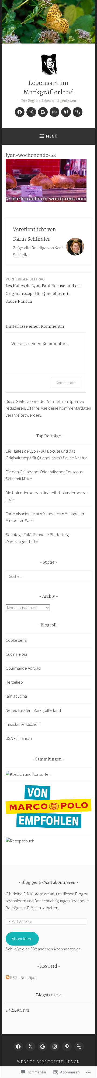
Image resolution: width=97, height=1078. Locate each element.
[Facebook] (19, 112)
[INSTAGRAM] (54, 1046)
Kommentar (66, 382)
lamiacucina (16, 696)
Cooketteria (16, 640)
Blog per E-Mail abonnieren (48, 882)
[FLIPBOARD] (79, 1046)
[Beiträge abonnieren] (7, 977)
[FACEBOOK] (18, 1046)
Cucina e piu (16, 654)
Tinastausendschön (23, 724)
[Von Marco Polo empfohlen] (48, 826)
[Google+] (43, 112)
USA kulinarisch (19, 738)
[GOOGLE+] (42, 1046)
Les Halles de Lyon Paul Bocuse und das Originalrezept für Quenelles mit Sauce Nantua (44, 290)
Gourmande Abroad (23, 668)
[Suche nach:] (48, 576)
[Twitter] (31, 112)
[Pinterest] (66, 112)
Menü (52, 136)
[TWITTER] (30, 1046)
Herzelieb (14, 682)
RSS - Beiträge (23, 977)
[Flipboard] (77, 112)
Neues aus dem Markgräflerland (33, 710)
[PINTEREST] (67, 1046)
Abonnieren (22, 938)
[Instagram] (54, 112)
